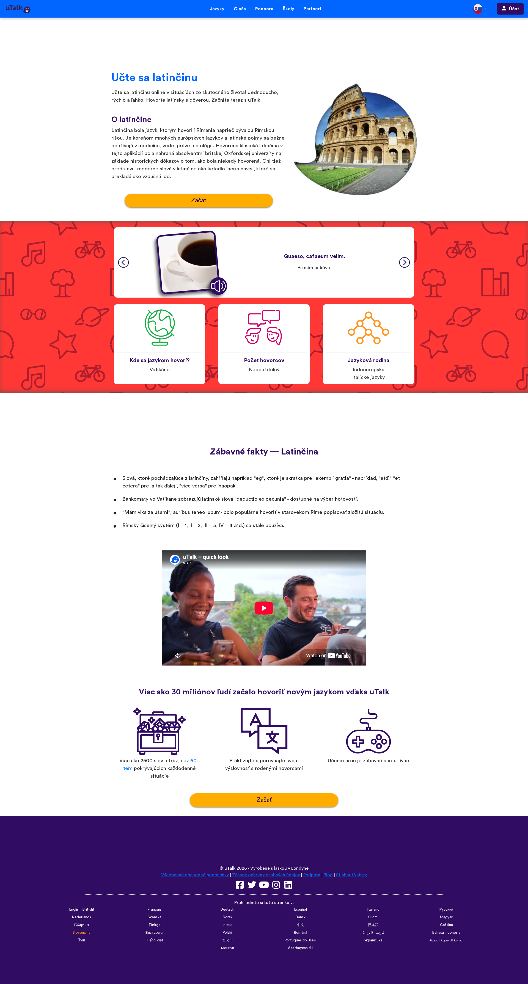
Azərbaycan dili (300, 948)
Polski (227, 933)
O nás (240, 9)
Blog (328, 875)
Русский (446, 909)
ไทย (81, 940)
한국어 (227, 940)
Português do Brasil (301, 940)
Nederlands (81, 917)
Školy (288, 9)
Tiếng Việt (154, 940)
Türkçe (154, 925)
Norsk (227, 917)
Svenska (154, 917)
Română (300, 933)
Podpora (264, 9)
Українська (373, 940)
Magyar (446, 917)
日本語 (373, 925)
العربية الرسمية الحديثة (446, 940)
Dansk (301, 917)
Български (154, 933)
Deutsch (227, 909)
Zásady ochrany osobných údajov (266, 875)
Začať (198, 200)
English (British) (81, 909)
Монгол (227, 948)
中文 (300, 925)
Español (300, 909)
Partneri (312, 9)
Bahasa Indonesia (446, 933)
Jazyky (217, 9)
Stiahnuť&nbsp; (351, 875)
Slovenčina (81, 933)
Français (154, 909)
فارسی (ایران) (373, 933)
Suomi (373, 917)
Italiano (373, 909)
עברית (227, 925)
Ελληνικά (81, 925)
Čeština (446, 925)
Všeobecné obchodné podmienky (195, 875)
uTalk (229, 868)
